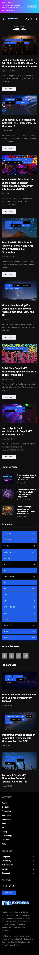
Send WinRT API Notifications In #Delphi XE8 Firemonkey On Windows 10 (19, 123)
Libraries (5, 869)
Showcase (19, 625)
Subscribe (8, 892)
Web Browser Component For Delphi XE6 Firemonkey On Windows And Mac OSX (18, 738)
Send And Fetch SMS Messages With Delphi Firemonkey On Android (19, 697)
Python (19, 619)
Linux (19, 601)
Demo (27, 42)
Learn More (32, 6)
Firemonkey (10, 45)
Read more (9, 89)
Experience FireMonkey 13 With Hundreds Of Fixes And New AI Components (26, 493)
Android (9, 40)
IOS (25, 162)
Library (19, 595)
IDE (18, 102)
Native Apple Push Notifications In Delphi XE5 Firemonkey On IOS (17, 431)
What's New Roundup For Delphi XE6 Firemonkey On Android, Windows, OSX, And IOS (18, 310)
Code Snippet (10, 42)
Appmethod (18, 40)
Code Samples (7, 865)
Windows (24, 102)
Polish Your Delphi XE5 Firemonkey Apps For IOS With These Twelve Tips (19, 371)
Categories (6, 857)
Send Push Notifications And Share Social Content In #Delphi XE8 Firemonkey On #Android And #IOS (18, 184)
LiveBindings (19, 607)
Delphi (20, 42)
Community (6, 873)
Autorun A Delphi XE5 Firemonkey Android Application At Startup (14, 778)
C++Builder (28, 40)
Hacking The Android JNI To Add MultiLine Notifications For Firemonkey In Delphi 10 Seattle (19, 63)
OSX (29, 162)
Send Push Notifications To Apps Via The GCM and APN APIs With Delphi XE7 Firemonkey (17, 247)
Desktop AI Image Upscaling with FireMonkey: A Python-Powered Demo (26, 510)
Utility (19, 631)
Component (28, 159)
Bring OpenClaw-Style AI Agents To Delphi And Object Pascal (26, 477)
